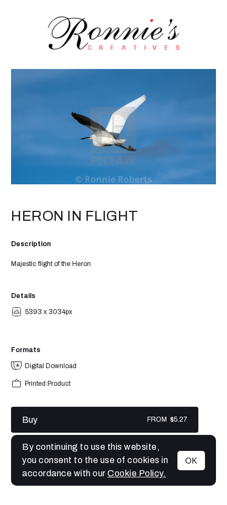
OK (191, 460)
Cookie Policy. (136, 473)
